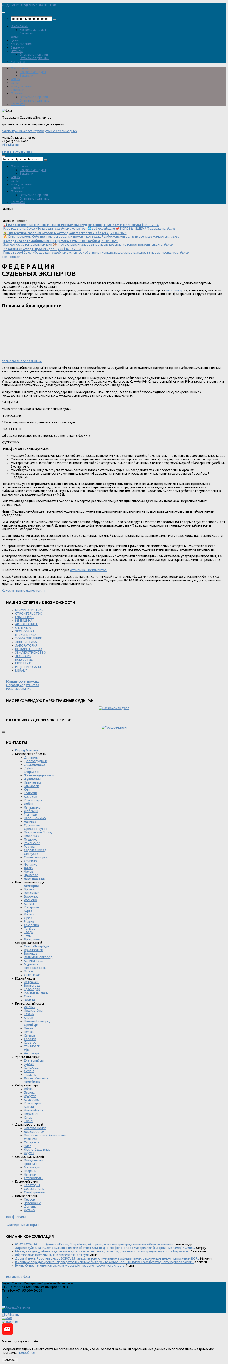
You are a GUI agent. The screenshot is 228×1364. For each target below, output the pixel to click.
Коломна (30, 793)
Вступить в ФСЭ (18, 1276)
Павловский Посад (38, 832)
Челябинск (32, 1082)
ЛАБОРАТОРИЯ (26, 645)
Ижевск (29, 1007)
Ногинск (30, 821)
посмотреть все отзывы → (22, 361)
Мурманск (31, 964)
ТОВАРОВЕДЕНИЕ (28, 638)
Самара (29, 1035)
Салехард (31, 1067)
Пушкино (30, 839)
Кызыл (29, 1107)
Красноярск (32, 1103)
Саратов (30, 1042)
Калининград (33, 960)
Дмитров (31, 757)
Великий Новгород (38, 957)
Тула (27, 935)
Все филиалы (16, 1217)
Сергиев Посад (35, 850)
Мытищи (30, 814)
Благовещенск (35, 1128)
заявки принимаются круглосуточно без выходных (39, 131)
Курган (29, 1064)
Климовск (31, 786)
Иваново (30, 900)
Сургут (29, 1071)
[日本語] (52, 217)
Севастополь (34, 1188)
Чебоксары (32, 1053)
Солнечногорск (35, 857)
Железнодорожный (39, 775)
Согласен (10, 1360)
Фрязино (30, 864)
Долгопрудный (35, 761)
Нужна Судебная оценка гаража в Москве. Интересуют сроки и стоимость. (70, 1265)
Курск (28, 911)
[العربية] (40, 217)
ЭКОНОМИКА (24, 631)
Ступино (30, 861)
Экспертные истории (23, 1225)
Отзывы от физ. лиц (35, 58)
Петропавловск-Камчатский (45, 1135)
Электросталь (35, 878)
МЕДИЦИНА (23, 620)
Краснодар (32, 989)
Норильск (31, 1114)
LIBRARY (21, 670)
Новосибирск (34, 1110)
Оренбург (31, 1025)
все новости (11, 257)
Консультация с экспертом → (23, 590)
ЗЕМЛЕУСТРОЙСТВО (30, 652)
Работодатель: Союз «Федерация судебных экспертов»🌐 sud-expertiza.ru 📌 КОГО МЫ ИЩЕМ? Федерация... (89, 226)
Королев (30, 796)
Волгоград (32, 985)
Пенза (28, 1028)
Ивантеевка (32, 782)
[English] (10, 217)
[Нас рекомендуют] (114, 708)
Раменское (32, 843)
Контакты (18, 61)
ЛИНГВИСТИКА (26, 642)
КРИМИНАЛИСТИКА (29, 610)
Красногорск (33, 800)
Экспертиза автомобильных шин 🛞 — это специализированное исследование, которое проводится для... (87, 242)
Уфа (27, 1050)
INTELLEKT (23, 663)
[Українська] (4, 217)
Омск (28, 1117)
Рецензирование (18, 688)
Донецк (30, 1206)
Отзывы (17, 51)
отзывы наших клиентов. (88, 570)
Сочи (27, 996)
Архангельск (33, 950)
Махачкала (32, 1167)
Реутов (29, 846)
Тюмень (30, 1074)
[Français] (22, 217)
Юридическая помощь (23, 681)
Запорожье (32, 1203)
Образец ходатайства (22, 685)
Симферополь (35, 1192)
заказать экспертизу (17, 151)
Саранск (30, 1039)
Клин (27, 789)
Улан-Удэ (30, 1139)
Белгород (31, 886)
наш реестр (174, 290)
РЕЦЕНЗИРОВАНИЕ (29, 667)
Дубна (28, 768)
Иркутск (30, 1096)
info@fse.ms (10, 145)
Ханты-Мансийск (36, 1078)
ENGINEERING (24, 617)
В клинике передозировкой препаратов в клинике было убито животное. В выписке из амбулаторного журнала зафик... (104, 1262)
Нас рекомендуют (33, 29)
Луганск (29, 1210)
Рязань (29, 921)
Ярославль (32, 939)
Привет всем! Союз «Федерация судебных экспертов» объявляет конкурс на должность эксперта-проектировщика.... (95, 250)
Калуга (29, 903)
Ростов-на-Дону (36, 992)
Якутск (29, 1153)
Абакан (29, 1089)
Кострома (31, 907)
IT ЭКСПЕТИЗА (25, 635)
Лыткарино (32, 807)
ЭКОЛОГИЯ (23, 656)
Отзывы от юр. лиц (34, 54)
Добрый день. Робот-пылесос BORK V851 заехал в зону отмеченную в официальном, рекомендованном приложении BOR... (107, 1258)
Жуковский (32, 779)
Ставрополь (33, 1178)
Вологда (30, 953)
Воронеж (31, 896)
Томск (28, 1121)
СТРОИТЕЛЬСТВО (28, 613)
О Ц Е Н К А (23, 627)
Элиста (29, 1000)
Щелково (31, 875)
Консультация (21, 44)
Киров (28, 1017)
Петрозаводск (35, 968)
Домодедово (34, 764)
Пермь (29, 1032)
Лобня (28, 804)
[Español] (28, 217)
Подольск (31, 836)
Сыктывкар (32, 975)
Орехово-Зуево (35, 829)
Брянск (29, 889)
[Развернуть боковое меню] (3, 732)
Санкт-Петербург (36, 946)
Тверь (28, 932)
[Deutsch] (16, 217)
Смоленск (31, 925)
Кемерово (31, 1099)
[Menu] (3, 12)
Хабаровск (32, 1142)
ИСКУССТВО (24, 660)
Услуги (15, 37)
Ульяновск (32, 1046)
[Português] (34, 217)
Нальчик (30, 1174)
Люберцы (31, 811)
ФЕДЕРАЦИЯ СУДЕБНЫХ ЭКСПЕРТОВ (29, 5)
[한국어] (46, 217)
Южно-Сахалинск (37, 1149)
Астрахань (31, 982)
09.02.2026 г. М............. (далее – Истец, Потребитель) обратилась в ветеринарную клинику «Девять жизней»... (95, 1244)
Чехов (28, 871)
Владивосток (34, 1131)
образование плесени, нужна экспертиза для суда (52, 1255)
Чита (27, 1146)
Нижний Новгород (37, 1021)
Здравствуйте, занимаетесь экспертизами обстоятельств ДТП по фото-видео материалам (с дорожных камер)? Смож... (105, 1248)
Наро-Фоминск (35, 818)
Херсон (29, 1199)
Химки (28, 868)
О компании (19, 26)
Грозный (30, 1164)
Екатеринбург (34, 1060)
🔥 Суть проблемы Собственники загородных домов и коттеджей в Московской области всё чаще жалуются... (91, 234)
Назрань (30, 1171)
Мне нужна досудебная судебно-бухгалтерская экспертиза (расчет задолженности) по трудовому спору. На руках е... (102, 1251)
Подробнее (26, 1352)
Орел (28, 918)
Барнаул (30, 1092)
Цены (15, 40)
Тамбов (29, 928)
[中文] (58, 217)
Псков (28, 971)
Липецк (29, 914)
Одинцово (32, 825)
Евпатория (32, 1185)
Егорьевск (31, 772)
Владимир (31, 893)
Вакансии (26, 33)
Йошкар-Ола (33, 1010)
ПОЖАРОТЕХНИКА (28, 649)
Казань (29, 1014)
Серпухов (31, 854)
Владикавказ (33, 1160)
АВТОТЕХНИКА (26, 624)
